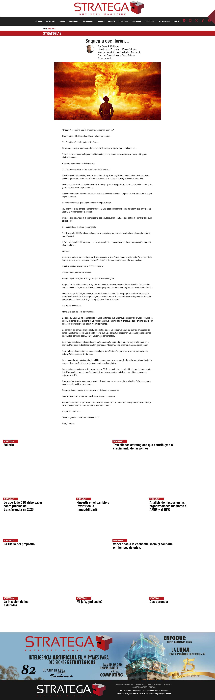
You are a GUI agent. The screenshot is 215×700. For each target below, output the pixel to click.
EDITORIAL (39, 21)
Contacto (140, 684)
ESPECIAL (62, 21)
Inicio (149, 684)
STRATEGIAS (50, 21)
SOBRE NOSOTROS (140, 687)
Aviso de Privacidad (124, 684)
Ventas (152, 687)
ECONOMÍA (101, 21)
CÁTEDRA (111, 21)
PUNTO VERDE (123, 21)
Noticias (157, 684)
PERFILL (176, 21)
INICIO (45, 28)
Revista (167, 684)
